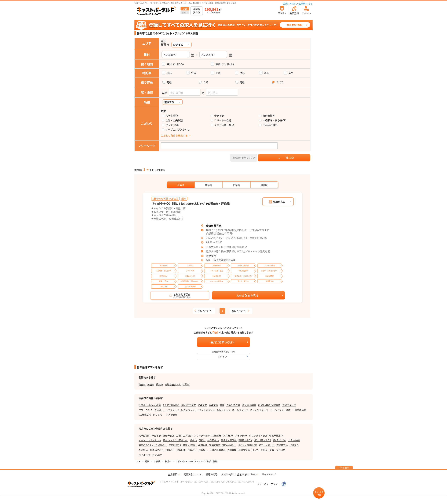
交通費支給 (282, 445)
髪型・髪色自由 (277, 449)
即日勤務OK (175, 445)
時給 (169, 82)
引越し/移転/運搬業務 (269, 405)
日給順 (236, 185)
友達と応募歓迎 (217, 449)
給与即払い (213, 440)
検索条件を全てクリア (243, 157)
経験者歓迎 (269, 115)
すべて (279, 82)
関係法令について (193, 474)
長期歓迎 (202, 445)
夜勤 (266, 73)
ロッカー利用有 (260, 449)
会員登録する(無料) (222, 342)
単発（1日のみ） (176, 64)
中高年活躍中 (270, 125)
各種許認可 (211, 474)
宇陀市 (186, 384)
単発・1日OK (189, 445)
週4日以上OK (279, 440)
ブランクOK (172, 125)
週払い (193, 440)
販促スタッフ (223, 410)
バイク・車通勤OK (247, 445)
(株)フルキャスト (201, 481)
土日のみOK (294, 440)
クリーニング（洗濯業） (151, 410)
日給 (205, 82)
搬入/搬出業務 (249, 405)
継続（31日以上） (225, 64)
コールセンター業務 (280, 410)
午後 (217, 73)
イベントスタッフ (206, 410)
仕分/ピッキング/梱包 (150, 405)
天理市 (150, 384)
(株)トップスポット (246, 481)
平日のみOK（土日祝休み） (153, 445)
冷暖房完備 (244, 449)
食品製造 (213, 405)
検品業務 (211, 255)
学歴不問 (219, 115)
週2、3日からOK (262, 440)
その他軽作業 (233, 405)
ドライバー (158, 414)
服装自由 (181, 449)
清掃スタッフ (289, 405)
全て (290, 73)
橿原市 (159, 384)
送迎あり (294, 445)
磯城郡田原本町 (173, 384)
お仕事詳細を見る (247, 295)
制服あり (170, 449)
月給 (242, 82)
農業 (222, 405)
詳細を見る (279, 201)
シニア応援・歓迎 (224, 125)
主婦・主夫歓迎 (174, 120)
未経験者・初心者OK (274, 120)
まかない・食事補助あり (151, 449)
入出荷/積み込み (171, 405)
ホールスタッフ (240, 410)
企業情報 (172, 474)
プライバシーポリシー (268, 483)
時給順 (208, 185)
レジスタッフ (172, 410)
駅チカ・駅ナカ (266, 445)
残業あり (192, 449)
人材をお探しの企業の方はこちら (238, 474)
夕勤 (242, 73)
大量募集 (231, 449)
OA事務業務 (145, 414)
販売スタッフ (188, 410)
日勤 (169, 73)
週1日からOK (245, 440)
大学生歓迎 (172, 115)
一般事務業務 (299, 410)
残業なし (203, 449)
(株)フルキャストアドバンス (223, 481)
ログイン (222, 356)
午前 (193, 73)
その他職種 (171, 414)
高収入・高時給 (229, 440)
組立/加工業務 (188, 405)
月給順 (264, 185)
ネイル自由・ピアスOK (150, 454)
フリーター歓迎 (222, 120)
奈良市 (142, 384)
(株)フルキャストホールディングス (177, 481)
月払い (202, 440)
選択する (169, 102)
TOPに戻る (344, 467)
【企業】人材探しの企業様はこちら (297, 3)
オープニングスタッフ (178, 129)
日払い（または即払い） (175, 440)
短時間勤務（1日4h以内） (222, 445)
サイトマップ (269, 474)
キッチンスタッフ (259, 410)
